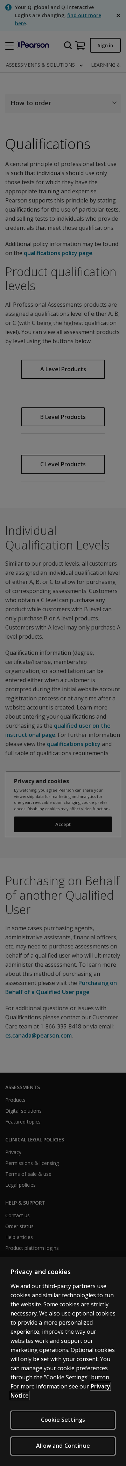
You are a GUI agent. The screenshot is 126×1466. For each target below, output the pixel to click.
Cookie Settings (63, 1420)
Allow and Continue (63, 1446)
